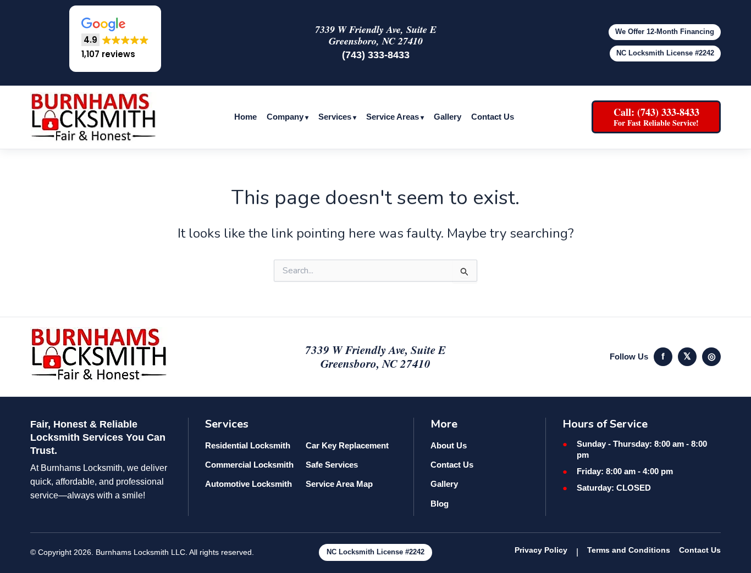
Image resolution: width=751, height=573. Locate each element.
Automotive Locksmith (248, 483)
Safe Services (332, 464)
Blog (439, 503)
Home (245, 116)
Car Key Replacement (347, 445)
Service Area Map (339, 483)
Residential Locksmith (247, 445)
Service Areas (392, 116)
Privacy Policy (541, 550)
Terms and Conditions (628, 550)
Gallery (447, 116)
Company (285, 116)
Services (334, 116)
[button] (115, 38)
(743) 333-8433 (376, 54)
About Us (448, 445)
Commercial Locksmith (249, 464)
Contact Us (492, 116)
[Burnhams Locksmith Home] (93, 117)
